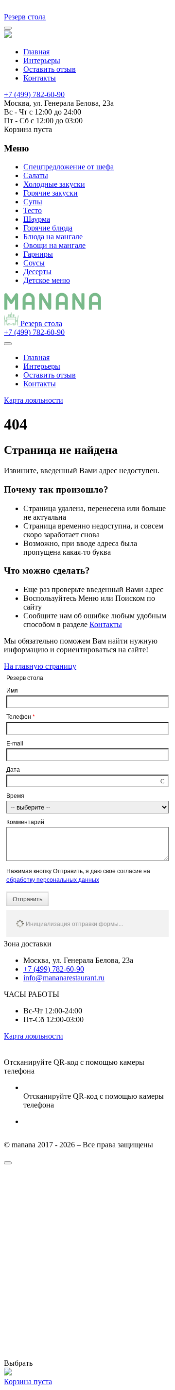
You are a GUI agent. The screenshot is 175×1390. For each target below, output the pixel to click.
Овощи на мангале (54, 245)
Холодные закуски (54, 184)
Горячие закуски (50, 193)
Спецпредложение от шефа (68, 167)
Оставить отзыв (49, 69)
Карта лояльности (33, 400)
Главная (36, 52)
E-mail (14, 743)
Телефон (20, 716)
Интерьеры (41, 60)
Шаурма (36, 219)
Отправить (27, 898)
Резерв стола (25, 17)
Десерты (37, 271)
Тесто (32, 210)
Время (15, 795)
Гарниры (38, 254)
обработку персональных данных (52, 879)
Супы (32, 202)
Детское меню (46, 280)
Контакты (39, 78)
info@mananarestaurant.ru (64, 978)
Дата (13, 769)
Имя (12, 690)
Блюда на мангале (53, 236)
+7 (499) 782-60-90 (34, 94)
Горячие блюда (47, 228)
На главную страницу (40, 666)
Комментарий (25, 821)
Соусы (34, 263)
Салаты (35, 175)
